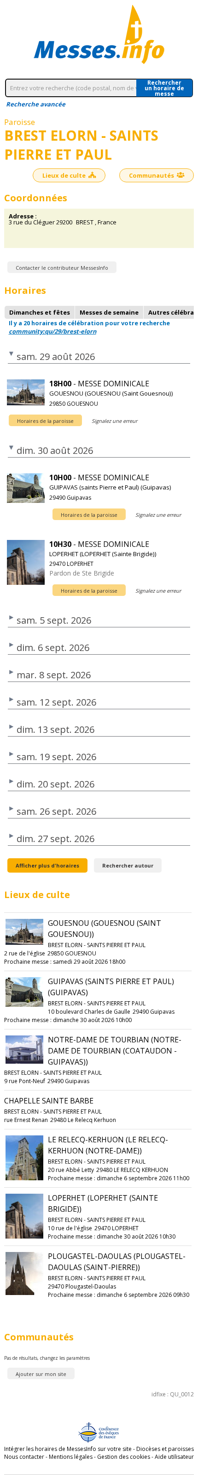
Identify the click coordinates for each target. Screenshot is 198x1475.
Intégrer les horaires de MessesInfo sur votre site (68, 1449)
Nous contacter (24, 1457)
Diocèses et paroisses (165, 1449)
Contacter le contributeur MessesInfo (62, 267)
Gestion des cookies (123, 1457)
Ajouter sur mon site (41, 1373)
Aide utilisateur (174, 1457)
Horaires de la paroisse (45, 420)
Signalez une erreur (114, 420)
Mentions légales (71, 1457)
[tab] (40, 312)
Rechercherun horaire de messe (164, 88)
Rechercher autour (127, 865)
